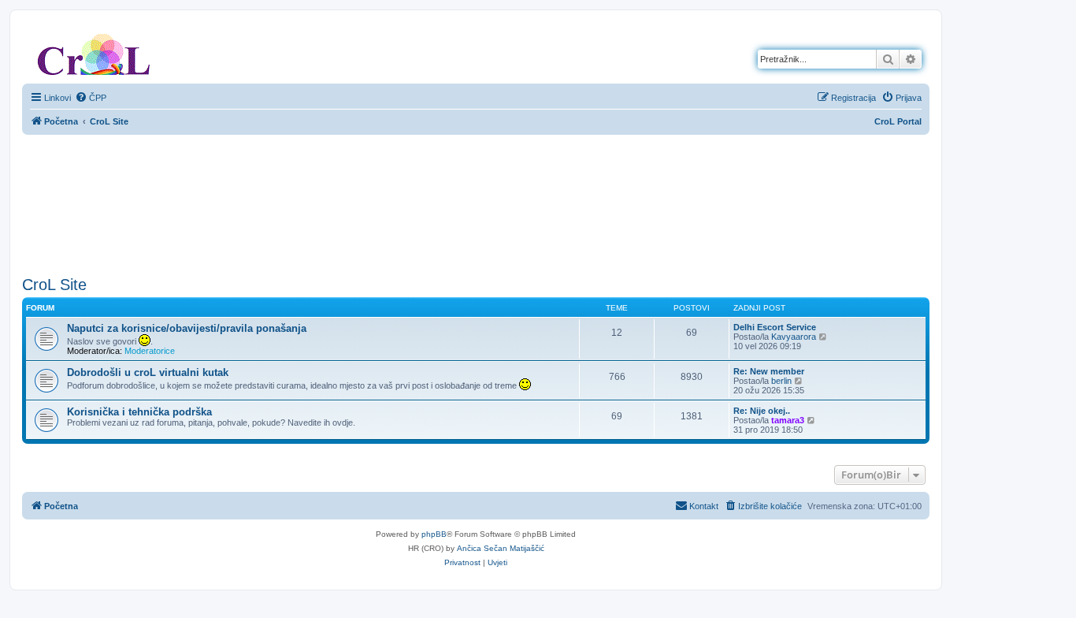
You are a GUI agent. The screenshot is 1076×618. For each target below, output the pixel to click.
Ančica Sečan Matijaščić (500, 548)
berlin (781, 380)
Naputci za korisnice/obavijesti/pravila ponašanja (186, 328)
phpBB (434, 534)
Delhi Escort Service (774, 327)
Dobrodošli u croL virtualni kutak (147, 372)
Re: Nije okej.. (761, 410)
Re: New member (768, 371)
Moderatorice (149, 351)
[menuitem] (90, 97)
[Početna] (93, 51)
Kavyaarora (793, 336)
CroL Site (54, 284)
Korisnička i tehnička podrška (139, 412)
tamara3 (787, 420)
